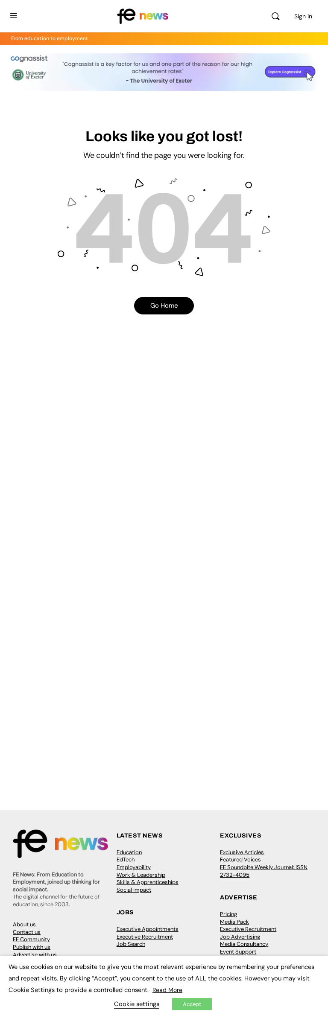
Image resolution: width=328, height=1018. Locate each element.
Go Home (164, 305)
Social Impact (134, 889)
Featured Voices (240, 859)
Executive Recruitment (145, 936)
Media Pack (234, 921)
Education (129, 852)
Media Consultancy (244, 944)
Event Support (238, 951)
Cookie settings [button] (136, 1004)
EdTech (126, 859)
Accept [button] (192, 1004)
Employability (134, 867)
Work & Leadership (141, 874)
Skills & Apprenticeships (148, 882)
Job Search (131, 944)
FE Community (31, 939)
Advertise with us (35, 954)
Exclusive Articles (242, 852)
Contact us (27, 932)
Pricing (228, 914)
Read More (167, 990)
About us (24, 924)
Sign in (303, 16)
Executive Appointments (148, 929)
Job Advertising (240, 936)
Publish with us (31, 947)
